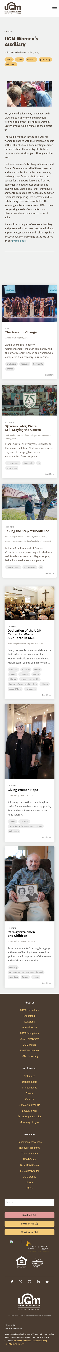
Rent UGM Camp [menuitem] (29, 1165)
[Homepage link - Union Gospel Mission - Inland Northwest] (29, 1308)
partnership (45, 59)
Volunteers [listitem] (14, 831)
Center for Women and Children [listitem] (23, 684)
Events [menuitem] (29, 1093)
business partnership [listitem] (30, 679)
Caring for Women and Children (21, 934)
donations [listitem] (24, 674)
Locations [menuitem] (29, 1021)
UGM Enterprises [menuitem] (29, 1033)
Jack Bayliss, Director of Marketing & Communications (28, 435)
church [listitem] (37, 669)
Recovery (25, 364)
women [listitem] (12, 674)
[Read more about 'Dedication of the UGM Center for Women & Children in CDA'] (29, 603)
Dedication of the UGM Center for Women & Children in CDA (24, 634)
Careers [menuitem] (29, 1099)
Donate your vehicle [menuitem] (29, 1105)
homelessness (13, 463)
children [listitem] (12, 679)
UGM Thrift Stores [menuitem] (29, 1039)
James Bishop (13, 795)
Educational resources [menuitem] (30, 1142)
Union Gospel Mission (15, 52)
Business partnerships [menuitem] (29, 1116)
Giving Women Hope (23, 790)
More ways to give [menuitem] (29, 1122)
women (19, 59)
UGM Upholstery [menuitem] (29, 1056)
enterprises (12, 468)
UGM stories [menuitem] (29, 1176)
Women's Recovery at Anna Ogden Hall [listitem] (26, 972)
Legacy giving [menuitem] (29, 1110)
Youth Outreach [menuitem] (29, 1153)
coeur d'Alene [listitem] (15, 689)
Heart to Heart (13, 567)
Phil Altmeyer (30, 567)
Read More (49, 375)
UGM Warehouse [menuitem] (29, 1050)
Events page (19, 240)
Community (38, 364)
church (9, 59)
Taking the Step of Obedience (27, 531)
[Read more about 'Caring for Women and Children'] (29, 883)
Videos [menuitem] (29, 1182)
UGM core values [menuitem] (29, 1010)
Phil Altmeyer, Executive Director (19, 536)
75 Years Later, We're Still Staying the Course (23, 428)
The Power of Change (21, 332)
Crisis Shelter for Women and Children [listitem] (25, 826)
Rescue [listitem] (36, 674)
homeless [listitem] (13, 669)
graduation (11, 364)
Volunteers (11, 64)
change (10, 368)
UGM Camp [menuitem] (29, 1159)
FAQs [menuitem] (29, 1188)
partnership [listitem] (30, 689)
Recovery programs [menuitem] (29, 1148)
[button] (54, 7)
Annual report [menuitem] (29, 1027)
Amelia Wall (10, 337)
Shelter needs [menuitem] (29, 1087)
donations (31, 59)
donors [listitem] (36, 977)
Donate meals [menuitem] (29, 1082)
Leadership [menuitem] (29, 1016)
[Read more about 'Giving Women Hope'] (29, 741)
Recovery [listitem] (26, 669)
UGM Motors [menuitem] (29, 1044)
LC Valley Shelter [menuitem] (29, 1171)
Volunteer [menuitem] (29, 1076)
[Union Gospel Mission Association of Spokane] (16, 1252)
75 (39, 463)
